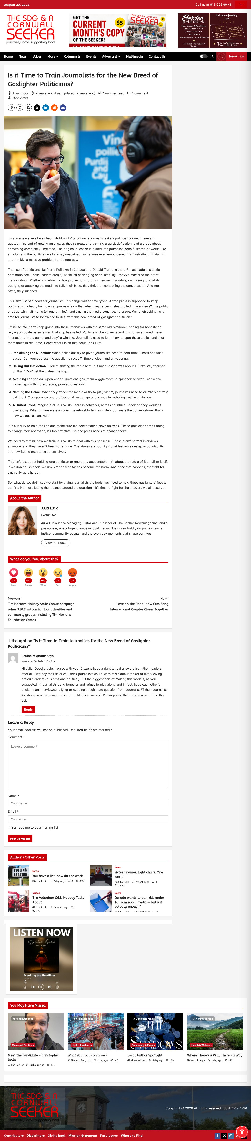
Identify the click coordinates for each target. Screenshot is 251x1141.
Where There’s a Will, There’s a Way (214, 1055)
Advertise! (109, 56)
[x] (224, 1136)
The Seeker (17, 1064)
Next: (139, 604)
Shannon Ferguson (81, 1060)
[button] (204, 56)
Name (13, 796)
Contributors (14, 1135)
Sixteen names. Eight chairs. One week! (101, 875)
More (51, 56)
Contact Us (157, 56)
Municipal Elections (23, 1045)
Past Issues (109, 1135)
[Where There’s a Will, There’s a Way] (215, 1031)
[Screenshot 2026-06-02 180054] (212, 30)
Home (8, 56)
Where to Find (132, 1135)
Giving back (56, 1135)
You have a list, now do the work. (18, 875)
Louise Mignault (34, 656)
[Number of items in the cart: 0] (241, 4)
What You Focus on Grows (87, 1055)
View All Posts (55, 543)
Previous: (41, 609)
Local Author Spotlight (144, 1055)
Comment (16, 737)
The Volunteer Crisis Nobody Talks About (18, 901)
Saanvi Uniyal (198, 1060)
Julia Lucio (20, 93)
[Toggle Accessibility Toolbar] (242, 1132)
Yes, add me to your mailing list (34, 827)
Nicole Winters (138, 1060)
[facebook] (217, 1136)
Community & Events (143, 1045)
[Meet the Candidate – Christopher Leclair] (36, 1031)
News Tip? (236, 56)
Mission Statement (82, 1135)
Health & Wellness (82, 1045)
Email (13, 811)
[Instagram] (231, 1136)
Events (91, 56)
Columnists (72, 56)
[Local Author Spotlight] (155, 1031)
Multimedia (134, 56)
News (23, 56)
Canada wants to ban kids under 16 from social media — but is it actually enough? (101, 901)
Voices (37, 56)
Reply (28, 709)
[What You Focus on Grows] (96, 1031)
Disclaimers (36, 1135)
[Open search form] (212, 56)
